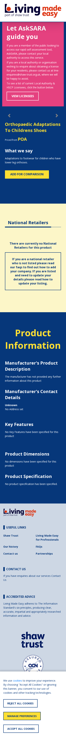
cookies (17, 680)
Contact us (10, 553)
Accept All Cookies (21, 728)
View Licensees (23, 96)
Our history (10, 546)
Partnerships (44, 553)
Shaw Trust (10, 535)
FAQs (39, 546)
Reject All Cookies (20, 703)
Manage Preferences (22, 716)
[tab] (28, 219)
